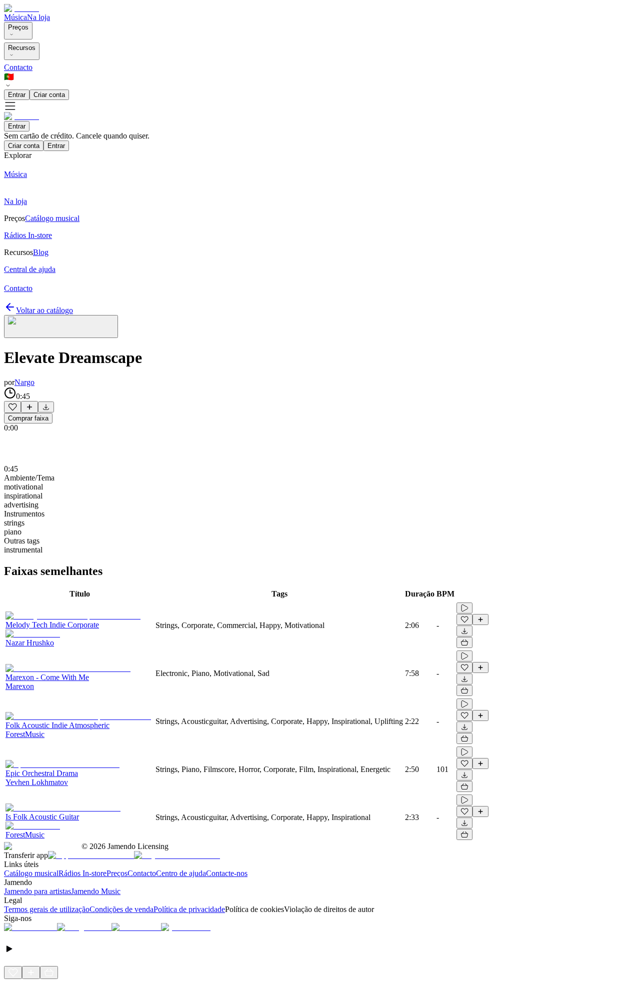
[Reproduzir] (464, 608)
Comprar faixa (28, 418)
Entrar (17, 94)
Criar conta (49, 94)
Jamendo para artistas (37, 891)
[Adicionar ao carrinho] (464, 642)
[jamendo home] (21, 8)
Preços (18, 27)
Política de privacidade (189, 909)
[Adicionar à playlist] (29, 407)
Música (15, 17)
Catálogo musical (31, 873)
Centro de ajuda (181, 873)
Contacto (18, 67)
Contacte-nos (227, 873)
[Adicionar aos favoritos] (12, 407)
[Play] (61, 326)
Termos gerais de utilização (47, 909)
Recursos (22, 48)
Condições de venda (122, 909)
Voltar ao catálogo (44, 310)
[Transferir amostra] (46, 407)
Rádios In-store (82, 873)
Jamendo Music (95, 891)
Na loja (38, 17)
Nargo (24, 382)
